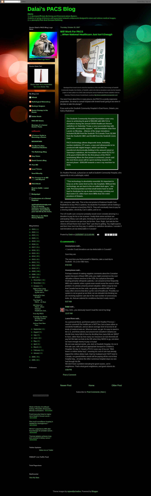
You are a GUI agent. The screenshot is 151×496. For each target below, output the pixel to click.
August (36, 332)
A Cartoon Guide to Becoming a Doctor (39, 136)
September (38, 329)
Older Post (117, 385)
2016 (34, 250)
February (37, 350)
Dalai (67, 307)
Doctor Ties (45, 87)
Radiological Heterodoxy (41, 102)
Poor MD (35, 165)
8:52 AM (68, 265)
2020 (34, 238)
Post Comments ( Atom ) (96, 392)
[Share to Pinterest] (116, 235)
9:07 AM (68, 302)
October (37, 286)
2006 (34, 357)
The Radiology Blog (39, 152)
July (35, 335)
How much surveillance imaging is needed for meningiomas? (41, 422)
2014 (34, 256)
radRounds (36, 131)
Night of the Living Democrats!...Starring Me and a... (40, 290)
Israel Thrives (37, 169)
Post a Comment (69, 375)
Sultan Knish (36, 116)
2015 (34, 253)
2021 (34, 235)
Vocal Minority (37, 173)
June (35, 338)
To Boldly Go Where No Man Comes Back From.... (40, 318)
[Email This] (106, 235)
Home (91, 385)
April (35, 344)
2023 (34, 229)
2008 (34, 274)
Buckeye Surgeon (38, 106)
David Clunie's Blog (39, 160)
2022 (34, 232)
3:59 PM (68, 370)
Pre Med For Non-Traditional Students (39, 146)
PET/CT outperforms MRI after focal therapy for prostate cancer (40, 430)
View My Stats (34, 477)
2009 (34, 271)
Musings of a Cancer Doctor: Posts (39, 126)
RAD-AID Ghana (38, 121)
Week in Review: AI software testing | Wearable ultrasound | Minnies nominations (40, 408)
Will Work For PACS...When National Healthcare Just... (40, 308)
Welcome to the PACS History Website (40, 216)
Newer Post (65, 385)
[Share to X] (111, 235)
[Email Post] (98, 234)
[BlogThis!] (108, 235)
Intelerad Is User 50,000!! (39, 296)
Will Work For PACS (86, 33)
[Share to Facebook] (113, 235)
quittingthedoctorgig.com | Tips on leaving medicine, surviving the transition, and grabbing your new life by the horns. (42, 208)
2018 (34, 244)
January (37, 353)
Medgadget (36, 194)
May (35, 341)
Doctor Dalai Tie (36, 84)
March (36, 347)
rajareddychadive (74, 491)
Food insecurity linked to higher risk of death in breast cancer (40, 415)
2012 (34, 262)
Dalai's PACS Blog (52, 9)
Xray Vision (36, 156)
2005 (34, 360)
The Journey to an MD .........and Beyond (40, 178)
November (37, 283)
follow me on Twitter (46, 450)
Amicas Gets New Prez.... (39, 324)
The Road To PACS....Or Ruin (39, 301)
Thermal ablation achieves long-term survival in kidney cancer (40, 437)
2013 (34, 259)
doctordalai (48, 84)
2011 (33, 265)
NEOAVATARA (37, 141)
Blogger (95, 491)
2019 (34, 241)
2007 (34, 277)
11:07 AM (69, 313)
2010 (34, 268)
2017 (34, 247)
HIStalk (34, 97)
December (37, 280)
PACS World (36, 184)
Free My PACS (38, 313)
